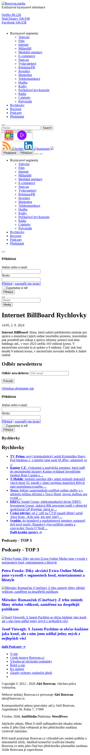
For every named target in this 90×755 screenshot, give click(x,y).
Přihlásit (7, 283)
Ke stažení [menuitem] (17, 669)
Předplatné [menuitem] (17, 116)
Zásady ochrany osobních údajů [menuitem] (31, 673)
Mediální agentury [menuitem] (30, 52)
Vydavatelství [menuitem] (27, 63)
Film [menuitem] (21, 41)
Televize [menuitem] (24, 37)
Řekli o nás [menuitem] (17, 665)
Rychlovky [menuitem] (17, 105)
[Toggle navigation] (41, 153)
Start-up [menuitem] (23, 60)
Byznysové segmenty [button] (24, 33)
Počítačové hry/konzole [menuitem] (33, 90)
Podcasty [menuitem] (16, 113)
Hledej (7, 304)
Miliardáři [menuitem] (24, 48)
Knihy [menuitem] (22, 86)
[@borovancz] (18, 148)
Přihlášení (27, 152)
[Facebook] (2, 148)
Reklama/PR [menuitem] (26, 67)
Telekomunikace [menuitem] (29, 78)
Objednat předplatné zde (18, 388)
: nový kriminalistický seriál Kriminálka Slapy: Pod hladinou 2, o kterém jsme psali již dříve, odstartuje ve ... (48, 460)
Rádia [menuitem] (22, 94)
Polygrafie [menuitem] (25, 101)
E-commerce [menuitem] (26, 56)
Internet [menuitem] (23, 44)
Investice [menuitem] (24, 71)
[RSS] (7, 148)
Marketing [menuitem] (25, 75)
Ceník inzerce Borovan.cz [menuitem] (27, 657)
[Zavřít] (3, 251)
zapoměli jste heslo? (28, 283)
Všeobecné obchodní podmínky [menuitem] (31, 661)
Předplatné (9, 152)
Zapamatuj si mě (17, 288)
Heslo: (6, 275)
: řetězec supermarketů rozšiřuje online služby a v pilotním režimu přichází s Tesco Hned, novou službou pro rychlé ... (48, 494)
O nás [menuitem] (14, 654)
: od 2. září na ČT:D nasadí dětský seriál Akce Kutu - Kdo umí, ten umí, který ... (46, 515)
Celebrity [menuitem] (24, 97)
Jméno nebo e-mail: (14, 267)
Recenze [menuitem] (15, 109)
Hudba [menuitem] (22, 82)
